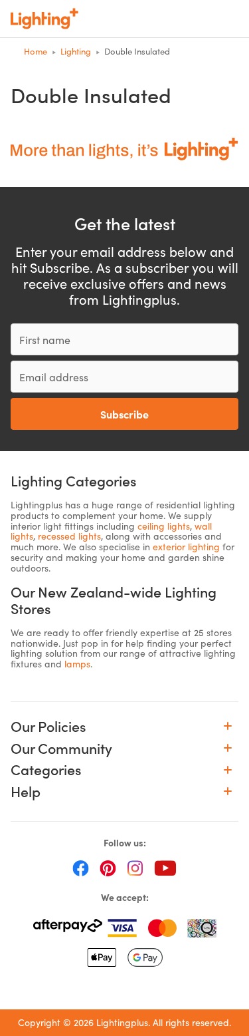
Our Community (61, 748)
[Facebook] (80, 867)
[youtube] (165, 867)
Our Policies (48, 726)
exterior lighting (186, 546)
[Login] (144, 19)
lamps (77, 663)
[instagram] (135, 867)
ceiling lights (163, 526)
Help (26, 791)
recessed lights (69, 536)
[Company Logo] (44, 18)
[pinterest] (108, 867)
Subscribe (124, 414)
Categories (46, 769)
